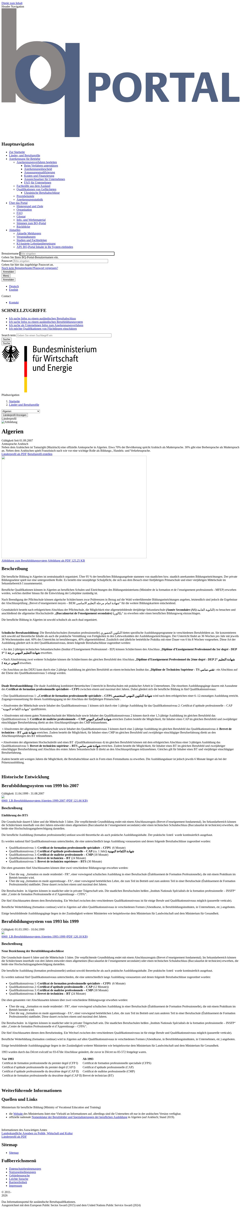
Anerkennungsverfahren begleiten (37, 162)
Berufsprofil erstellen (39, 454)
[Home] (120, 136)
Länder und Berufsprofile (24, 404)
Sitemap (14, 1152)
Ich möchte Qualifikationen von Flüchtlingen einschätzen (43, 328)
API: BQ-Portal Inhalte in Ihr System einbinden (45, 247)
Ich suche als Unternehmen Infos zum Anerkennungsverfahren (46, 325)
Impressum (15, 1185)
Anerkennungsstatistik (30, 199)
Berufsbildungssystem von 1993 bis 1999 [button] (40, 921)
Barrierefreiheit (18, 1182)
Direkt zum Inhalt (12, 3)
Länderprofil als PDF (14, 454)
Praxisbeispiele (25, 196)
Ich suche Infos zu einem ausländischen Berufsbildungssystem (46, 321)
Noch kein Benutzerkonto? (18, 268)
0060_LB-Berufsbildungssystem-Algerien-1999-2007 (33, 800)
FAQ (20, 213)
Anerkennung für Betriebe (24, 158)
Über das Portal (18, 202)
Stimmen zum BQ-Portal (31, 223)
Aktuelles (14, 230)
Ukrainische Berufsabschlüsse (42, 192)
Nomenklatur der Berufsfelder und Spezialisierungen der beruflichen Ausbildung (79, 1117)
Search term (9, 335)
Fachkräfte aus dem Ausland (33, 186)
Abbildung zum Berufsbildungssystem (24, 560)
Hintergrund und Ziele (30, 206)
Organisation (24, 209)
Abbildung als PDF (59, 560)
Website (18, 1113)
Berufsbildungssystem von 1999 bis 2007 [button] (40, 785)
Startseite (14, 401)
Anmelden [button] (8, 279)
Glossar (21, 216)
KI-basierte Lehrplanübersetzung (36, 243)
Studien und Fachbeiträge (32, 240)
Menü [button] (6, 275)
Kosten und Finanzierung (39, 175)
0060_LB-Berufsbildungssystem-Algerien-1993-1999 (33, 936)
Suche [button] (6, 343)
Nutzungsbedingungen (22, 1172)
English (13, 289)
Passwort (7, 260)
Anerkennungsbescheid (38, 169)
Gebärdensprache (19, 1175)
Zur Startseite (17, 152)
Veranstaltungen (26, 236)
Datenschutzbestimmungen (25, 1168)
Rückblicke (23, 226)
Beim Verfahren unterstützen (41, 165)
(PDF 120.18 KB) (45, 936)
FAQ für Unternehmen (37, 182)
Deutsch (14, 286)
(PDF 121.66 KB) (45, 800)
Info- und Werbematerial (31, 219)
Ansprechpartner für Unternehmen (44, 179)
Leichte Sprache (18, 1178)
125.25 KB (66, 560)
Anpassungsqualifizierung (39, 172)
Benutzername (10, 253)
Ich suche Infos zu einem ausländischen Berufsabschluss (42, 318)
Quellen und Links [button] (19, 1099)
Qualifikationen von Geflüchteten (36, 189)
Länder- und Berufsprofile (24, 155)
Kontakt (14, 302)
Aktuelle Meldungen (29, 233)
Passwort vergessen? (46, 268)
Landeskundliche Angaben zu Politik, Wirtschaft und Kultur (37, 1133)
